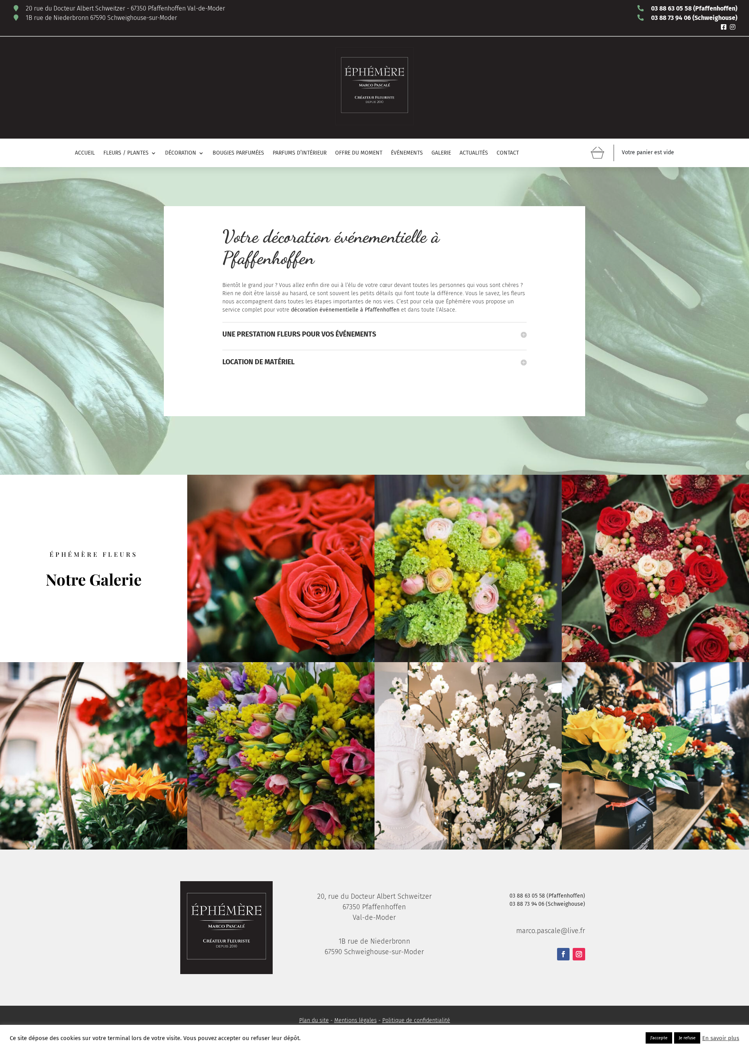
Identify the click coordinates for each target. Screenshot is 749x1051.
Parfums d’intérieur (300, 153)
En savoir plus (720, 1038)
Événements (407, 153)
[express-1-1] (468, 568)
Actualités (474, 153)
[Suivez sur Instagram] (579, 954)
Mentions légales (355, 1020)
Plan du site (314, 1020)
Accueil (85, 153)
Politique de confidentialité (416, 1020)
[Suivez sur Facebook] (563, 954)
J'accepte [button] (658, 1037)
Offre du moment (358, 153)
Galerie (441, 153)
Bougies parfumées (238, 153)
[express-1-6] (280, 568)
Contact (508, 153)
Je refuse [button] (687, 1037)
